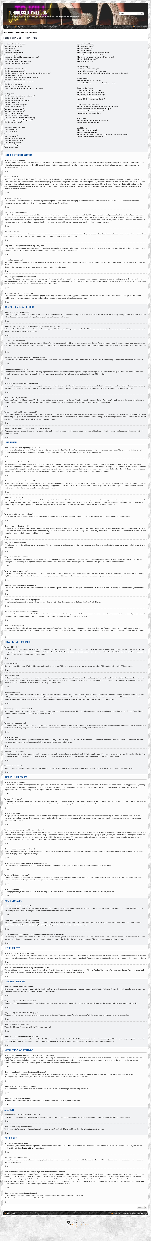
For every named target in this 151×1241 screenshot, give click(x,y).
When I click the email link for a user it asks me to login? (23, 88)
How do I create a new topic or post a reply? (19, 96)
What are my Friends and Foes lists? (89, 81)
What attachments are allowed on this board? (92, 120)
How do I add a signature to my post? (17, 100)
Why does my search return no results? (90, 92)
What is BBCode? (10, 129)
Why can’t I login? (10, 55)
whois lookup (20, 1176)
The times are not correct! (13, 75)
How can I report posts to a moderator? (17, 115)
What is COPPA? (10, 48)
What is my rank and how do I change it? (18, 86)
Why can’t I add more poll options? (16, 105)
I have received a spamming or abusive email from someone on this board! (102, 73)
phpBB (94, 374)
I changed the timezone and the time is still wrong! (21, 77)
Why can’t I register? (11, 50)
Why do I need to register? (13, 46)
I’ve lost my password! (12, 59)
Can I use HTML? (10, 132)
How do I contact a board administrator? (90, 137)
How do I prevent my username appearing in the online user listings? (27, 73)
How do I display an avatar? (13, 84)
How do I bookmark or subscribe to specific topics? (94, 109)
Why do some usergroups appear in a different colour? (95, 57)
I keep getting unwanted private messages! (91, 71)
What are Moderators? (84, 48)
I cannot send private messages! (88, 69)
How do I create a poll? (12, 102)
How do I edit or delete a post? (14, 98)
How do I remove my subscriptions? (89, 113)
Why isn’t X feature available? (87, 132)
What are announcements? (13, 140)
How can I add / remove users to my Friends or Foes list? (96, 83)
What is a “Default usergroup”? (87, 59)
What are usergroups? (84, 50)
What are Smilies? (10, 134)
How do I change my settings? (14, 71)
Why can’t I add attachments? (14, 111)
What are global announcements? (15, 138)
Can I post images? (11, 136)
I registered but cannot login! (14, 53)
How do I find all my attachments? (88, 123)
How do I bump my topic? (13, 122)
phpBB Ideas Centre (105, 1160)
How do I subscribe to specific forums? (90, 111)
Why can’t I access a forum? (14, 109)
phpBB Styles (81, 1220)
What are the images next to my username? (19, 82)
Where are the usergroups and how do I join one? (93, 53)
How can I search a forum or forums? (89, 90)
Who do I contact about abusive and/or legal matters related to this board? (102, 134)
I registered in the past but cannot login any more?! (21, 57)
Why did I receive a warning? (14, 113)
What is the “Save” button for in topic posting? (20, 118)
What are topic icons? (11, 147)
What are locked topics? (12, 145)
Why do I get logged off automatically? (17, 61)
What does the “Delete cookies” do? (16, 63)
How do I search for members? (87, 97)
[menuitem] (17, 27)
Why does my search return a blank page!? (91, 95)
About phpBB (26, 1148)
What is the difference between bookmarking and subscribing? (98, 106)
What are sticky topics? (12, 143)
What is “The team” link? (85, 61)
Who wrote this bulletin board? (87, 130)
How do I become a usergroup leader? (90, 55)
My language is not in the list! (14, 80)
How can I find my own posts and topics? (91, 99)
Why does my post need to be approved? (18, 120)
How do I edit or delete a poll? (14, 107)
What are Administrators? (85, 46)
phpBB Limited (67, 1146)
